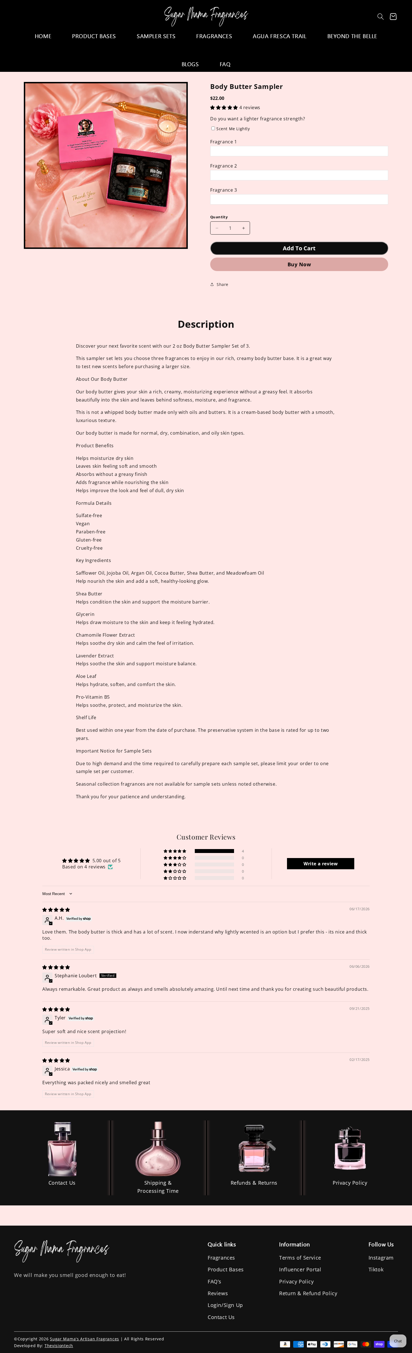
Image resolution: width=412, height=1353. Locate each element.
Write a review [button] (321, 864)
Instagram (381, 1257)
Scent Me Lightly (233, 128)
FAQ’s (214, 1281)
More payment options (299, 264)
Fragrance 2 (223, 166)
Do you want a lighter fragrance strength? (257, 119)
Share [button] (222, 284)
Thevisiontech (59, 1345)
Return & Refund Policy (308, 1293)
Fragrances (221, 1257)
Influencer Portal (300, 1269)
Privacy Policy (350, 1182)
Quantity (219, 216)
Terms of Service (300, 1257)
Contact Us (62, 1182)
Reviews (218, 1293)
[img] (56, 910)
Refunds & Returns (254, 1182)
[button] (380, 16)
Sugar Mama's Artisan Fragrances (84, 1338)
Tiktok (376, 1269)
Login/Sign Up (225, 1305)
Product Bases (226, 1269)
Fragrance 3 (223, 190)
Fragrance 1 (223, 142)
